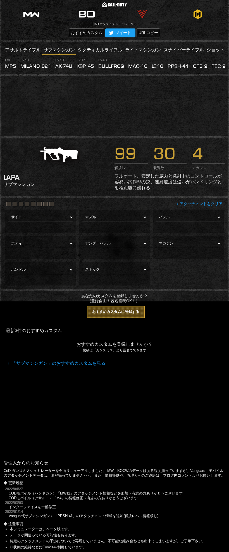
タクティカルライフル (100, 49)
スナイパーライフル (184, 49)
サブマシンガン (59, 49)
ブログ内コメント (177, 475)
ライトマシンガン (143, 49)
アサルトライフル (23, 49)
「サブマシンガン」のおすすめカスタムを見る (58, 363)
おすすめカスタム (86, 32)
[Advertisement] (114, 106)
